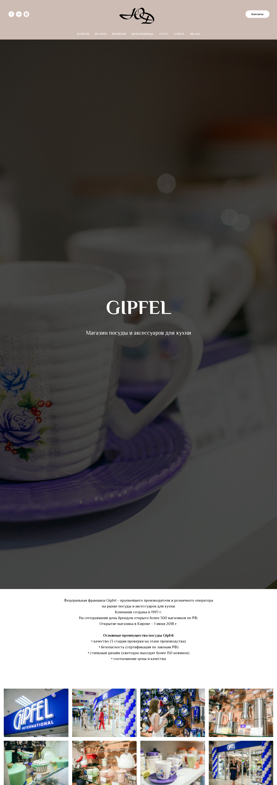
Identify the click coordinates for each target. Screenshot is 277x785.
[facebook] (11, 14)
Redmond (119, 33)
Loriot (179, 33)
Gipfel (164, 33)
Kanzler (83, 33)
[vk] (19, 14)
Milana (195, 33)
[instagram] (26, 14)
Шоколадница (142, 33)
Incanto (101, 33)
